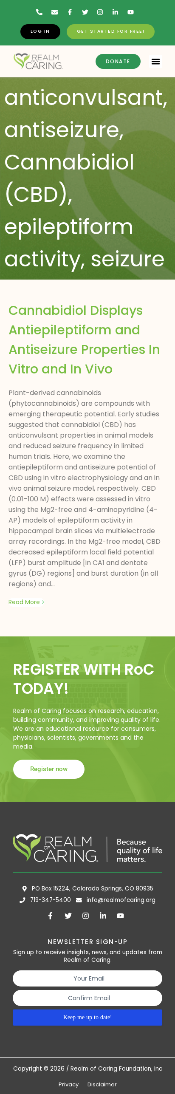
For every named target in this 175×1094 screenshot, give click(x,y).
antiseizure (61, 130)
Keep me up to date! (87, 1017)
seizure (127, 259)
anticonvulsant (83, 97)
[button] (156, 61)
